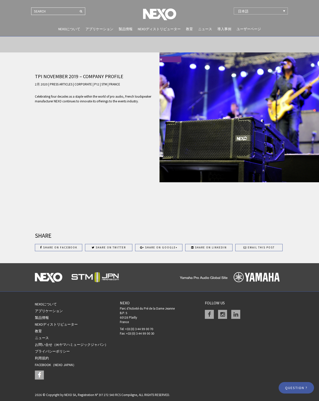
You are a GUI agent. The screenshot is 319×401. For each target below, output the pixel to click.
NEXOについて (69, 29)
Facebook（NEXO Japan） (55, 365)
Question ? (296, 388)
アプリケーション (99, 29)
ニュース (205, 29)
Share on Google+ (160, 247)
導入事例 (224, 29)
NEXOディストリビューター (159, 29)
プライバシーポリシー (52, 351)
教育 (189, 29)
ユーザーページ (249, 29)
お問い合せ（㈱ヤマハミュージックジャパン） (71, 344)
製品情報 (126, 29)
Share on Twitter (110, 247)
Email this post (261, 247)
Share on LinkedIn (210, 247)
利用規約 (42, 358)
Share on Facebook (59, 247)
